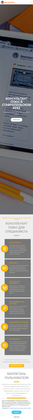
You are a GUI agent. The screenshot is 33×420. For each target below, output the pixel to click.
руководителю (14, 339)
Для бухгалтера (15, 242)
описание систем (16, 365)
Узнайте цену (16, 119)
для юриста (13, 263)
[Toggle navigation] (31, 2)
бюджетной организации (18, 322)
